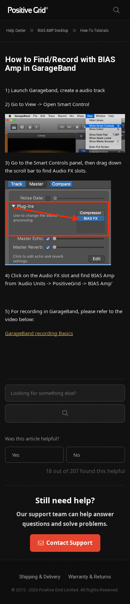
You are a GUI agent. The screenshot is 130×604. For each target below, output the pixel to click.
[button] (34, 455)
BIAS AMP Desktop (53, 30)
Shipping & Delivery (39, 577)
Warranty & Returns (89, 577)
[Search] (116, 10)
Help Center (16, 30)
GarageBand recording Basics (39, 333)
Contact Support (69, 542)
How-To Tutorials (94, 30)
